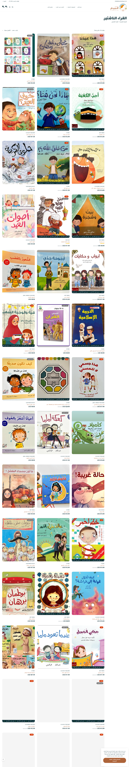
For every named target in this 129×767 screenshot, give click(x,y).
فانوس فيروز (67, 512)
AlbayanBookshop (30, 186)
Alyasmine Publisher (65, 79)
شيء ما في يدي (100, 726)
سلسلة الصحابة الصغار (30, 672)
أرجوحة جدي (67, 297)
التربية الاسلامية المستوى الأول (97, 351)
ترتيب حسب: (15, 30)
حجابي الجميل (101, 672)
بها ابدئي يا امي (31, 81)
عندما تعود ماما (66, 672)
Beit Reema (101, 79)
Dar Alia (68, 240)
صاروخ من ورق (31, 726)
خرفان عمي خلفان (31, 565)
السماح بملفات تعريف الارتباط (114, 760)
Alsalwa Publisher (30, 133)
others (33, 79)
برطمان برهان (32, 619)
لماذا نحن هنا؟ (66, 134)
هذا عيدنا (102, 81)
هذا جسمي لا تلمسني (99, 404)
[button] (73, 36)
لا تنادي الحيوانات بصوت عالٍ (98, 188)
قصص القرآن (67, 351)
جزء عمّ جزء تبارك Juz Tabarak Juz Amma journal (58, 404)
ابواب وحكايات (101, 297)
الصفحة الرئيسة (123, 22)
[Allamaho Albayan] (118, 7)
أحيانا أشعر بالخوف (30, 458)
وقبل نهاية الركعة (65, 242)
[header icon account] (9, 7)
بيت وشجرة (101, 242)
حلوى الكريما (32, 188)
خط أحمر (102, 565)
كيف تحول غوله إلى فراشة (98, 619)
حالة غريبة (102, 512)
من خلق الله (67, 188)
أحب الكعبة (101, 134)
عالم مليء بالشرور (65, 565)
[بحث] (12, 7)
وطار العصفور (67, 726)
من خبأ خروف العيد (30, 134)
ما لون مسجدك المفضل (29, 512)
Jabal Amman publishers (29, 295)
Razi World (101, 510)
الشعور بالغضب (31, 297)
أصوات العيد (32, 242)
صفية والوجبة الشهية (30, 351)
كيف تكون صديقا (31, 404)
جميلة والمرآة (66, 619)
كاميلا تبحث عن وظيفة (99, 458)
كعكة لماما (67, 458)
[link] (59, 7)
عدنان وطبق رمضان (65, 81)
